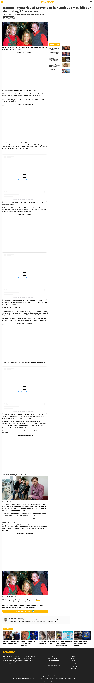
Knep (72, 662)
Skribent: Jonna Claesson (8, 16)
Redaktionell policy (54, 660)
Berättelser (74, 664)
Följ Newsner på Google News (23, 611)
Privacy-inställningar (47, 681)
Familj (72, 658)
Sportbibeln (74, 668)
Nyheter (9, 14)
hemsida (23, 427)
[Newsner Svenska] (46, 2)
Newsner (5, 14)
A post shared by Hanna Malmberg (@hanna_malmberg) (24, 199)
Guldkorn (74, 660)
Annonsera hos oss (54, 665)
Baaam (38, 600)
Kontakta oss (52, 664)
